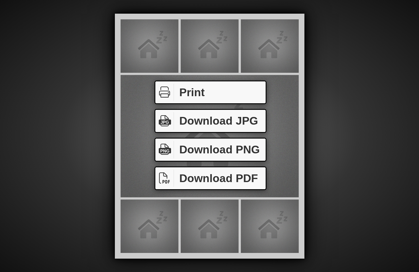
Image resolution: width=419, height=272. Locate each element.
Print (192, 92)
